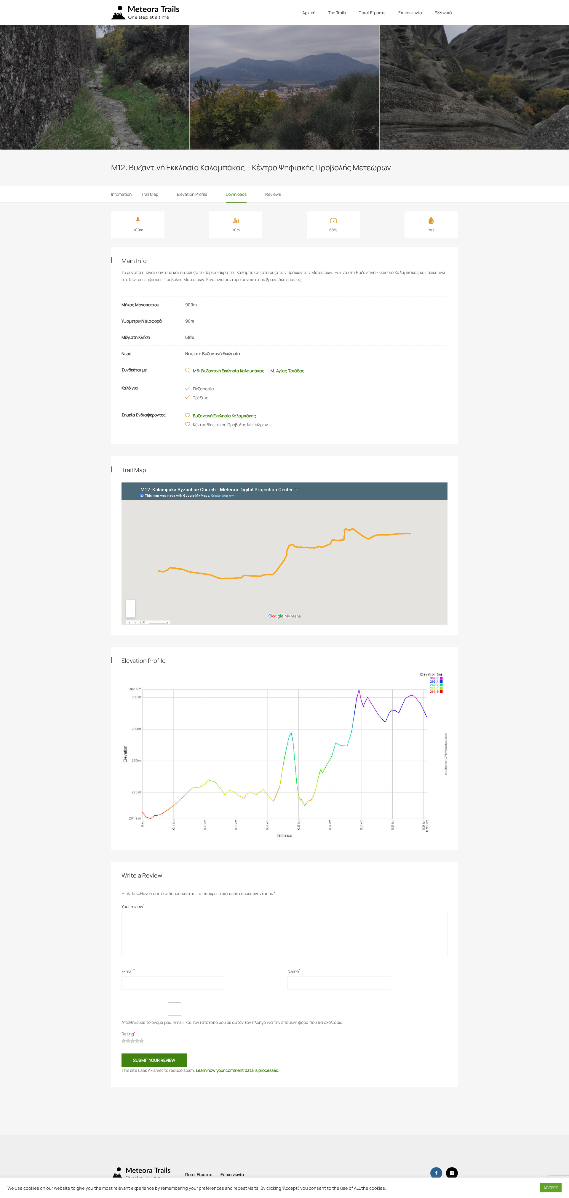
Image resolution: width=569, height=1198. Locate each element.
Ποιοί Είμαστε (372, 12)
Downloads (236, 194)
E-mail (128, 971)
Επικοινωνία (410, 12)
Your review (133, 906)
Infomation (121, 194)
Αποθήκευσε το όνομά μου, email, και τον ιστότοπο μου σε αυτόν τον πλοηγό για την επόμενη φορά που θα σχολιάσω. (232, 1022)
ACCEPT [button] (551, 1187)
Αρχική (308, 12)
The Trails (337, 12)
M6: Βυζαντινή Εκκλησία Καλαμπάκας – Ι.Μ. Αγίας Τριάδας (248, 370)
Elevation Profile (192, 194)
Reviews (273, 194)
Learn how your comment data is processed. (237, 1070)
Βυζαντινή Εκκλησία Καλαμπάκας (224, 415)
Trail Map (149, 194)
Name (293, 971)
